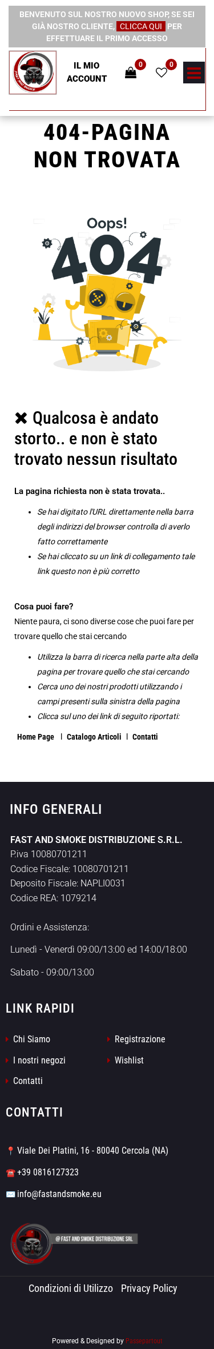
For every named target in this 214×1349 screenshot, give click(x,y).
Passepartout (144, 1341)
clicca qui (141, 26)
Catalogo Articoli (94, 736)
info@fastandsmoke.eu (59, 1194)
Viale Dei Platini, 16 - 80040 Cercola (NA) (92, 1150)
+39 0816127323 (48, 1172)
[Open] (194, 76)
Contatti (145, 736)
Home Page (36, 736)
